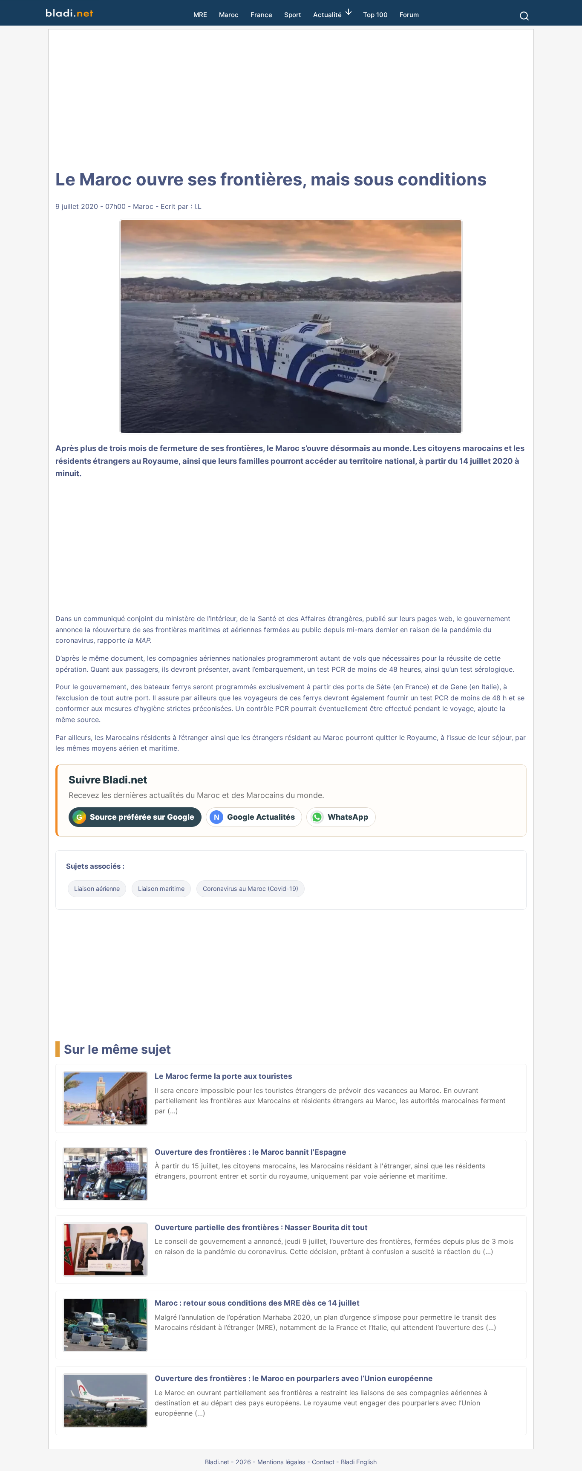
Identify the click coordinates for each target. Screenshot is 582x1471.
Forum (409, 15)
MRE (200, 15)
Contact (323, 1461)
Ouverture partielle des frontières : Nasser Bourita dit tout (261, 1227)
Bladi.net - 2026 (228, 1461)
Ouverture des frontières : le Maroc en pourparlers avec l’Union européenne (294, 1378)
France (261, 15)
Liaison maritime (161, 888)
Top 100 (375, 15)
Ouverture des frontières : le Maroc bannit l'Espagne (250, 1151)
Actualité (327, 15)
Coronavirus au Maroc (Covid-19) (250, 888)
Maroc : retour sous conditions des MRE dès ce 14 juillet (257, 1302)
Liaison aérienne (97, 888)
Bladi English (359, 1461)
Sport (292, 15)
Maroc (229, 15)
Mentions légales (281, 1461)
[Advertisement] (291, 98)
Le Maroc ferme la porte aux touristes (223, 1076)
